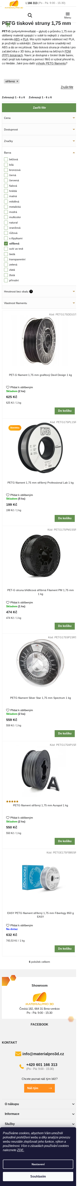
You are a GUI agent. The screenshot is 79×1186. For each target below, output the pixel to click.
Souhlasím (38, 1176)
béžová (13, 159)
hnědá (13, 190)
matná (13, 196)
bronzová (15, 169)
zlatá (12, 269)
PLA (25, 39)
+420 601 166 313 (41, 1065)
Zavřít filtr (39, 107)
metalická (15, 206)
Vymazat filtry (38, 88)
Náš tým (32, 1088)
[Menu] (67, 15)
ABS (17, 39)
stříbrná (10, 81)
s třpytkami (15, 238)
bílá (11, 164)
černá (12, 175)
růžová (13, 232)
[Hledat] (30, 15)
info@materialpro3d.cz (43, 1054)
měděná (14, 201)
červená (14, 180)
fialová (13, 185)
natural (13, 222)
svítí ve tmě (16, 248)
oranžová (15, 227)
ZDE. (20, 1150)
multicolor (15, 217)
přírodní (14, 280)
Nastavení (38, 1164)
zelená (13, 264)
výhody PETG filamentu (51, 63)
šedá (12, 254)
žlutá (12, 275)
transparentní (17, 259)
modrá (13, 211)
